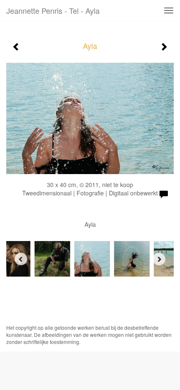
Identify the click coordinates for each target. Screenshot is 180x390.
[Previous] (21, 259)
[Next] (159, 259)
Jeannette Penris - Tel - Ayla (53, 10)
